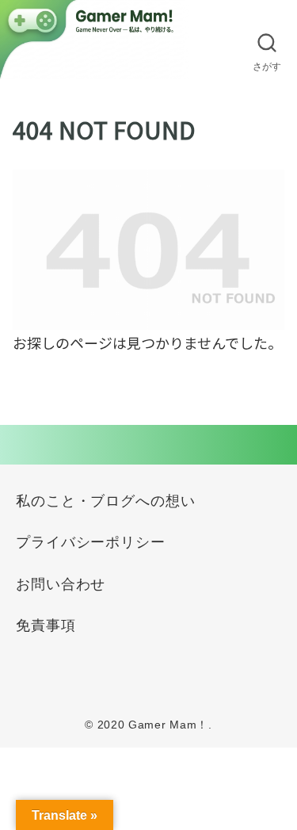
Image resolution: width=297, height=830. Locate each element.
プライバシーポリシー (91, 542)
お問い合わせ (60, 584)
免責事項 (46, 625)
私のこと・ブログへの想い (106, 501)
